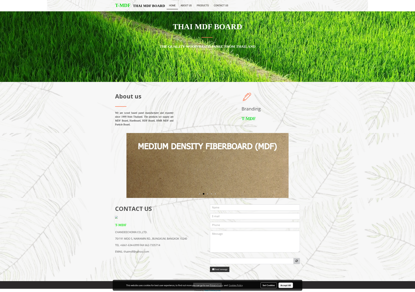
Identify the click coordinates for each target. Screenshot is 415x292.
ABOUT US (186, 5)
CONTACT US (221, 5)
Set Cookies (269, 285)
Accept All (285, 285)
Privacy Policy (216, 285)
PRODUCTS (203, 5)
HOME (172, 5)
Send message (221, 269)
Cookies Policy (236, 285)
